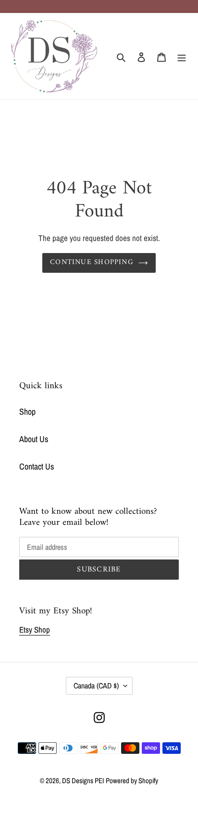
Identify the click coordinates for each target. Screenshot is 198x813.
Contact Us (36, 466)
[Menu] (182, 56)
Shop (27, 412)
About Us (33, 439)
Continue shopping (92, 262)
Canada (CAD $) (96, 685)
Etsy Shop (34, 629)
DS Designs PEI (83, 780)
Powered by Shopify (132, 780)
